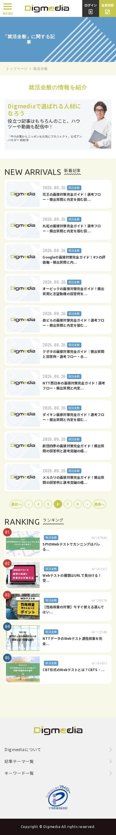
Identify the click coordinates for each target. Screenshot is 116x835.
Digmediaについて (23, 749)
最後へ (99, 504)
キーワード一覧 (19, 773)
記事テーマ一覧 (19, 761)
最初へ (16, 504)
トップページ (17, 69)
